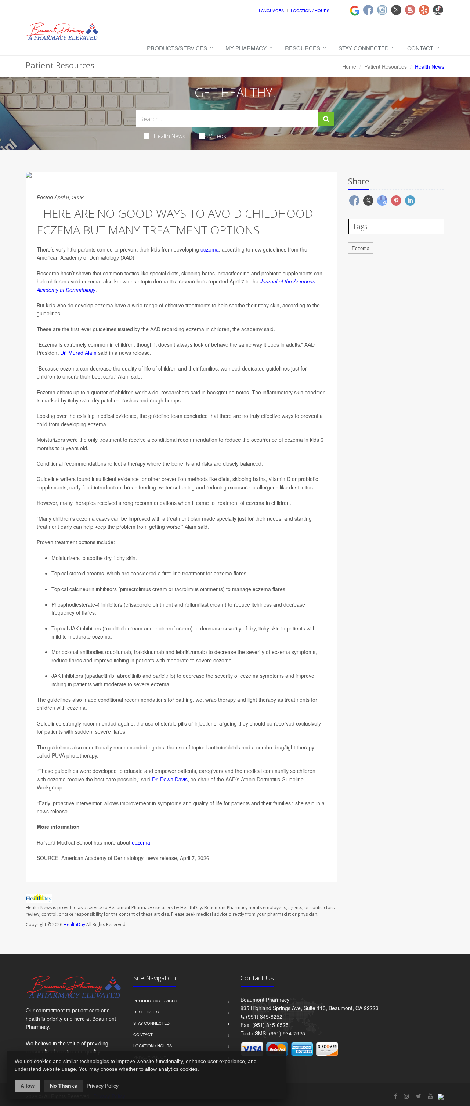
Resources (302, 48)
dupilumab (119, 651)
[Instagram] (382, 10)
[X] (396, 10)
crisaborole (138, 604)
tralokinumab (149, 651)
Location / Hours (310, 10)
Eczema (360, 248)
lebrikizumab (190, 651)
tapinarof (164, 628)
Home (349, 66)
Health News (169, 136)
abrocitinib (129, 675)
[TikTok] (438, 10)
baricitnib (163, 675)
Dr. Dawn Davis (170, 779)
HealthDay (74, 924)
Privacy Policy (103, 1086)
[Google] (354, 9)
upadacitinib (100, 675)
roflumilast (197, 604)
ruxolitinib (115, 628)
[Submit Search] (326, 119)
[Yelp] (424, 10)
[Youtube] (410, 10)
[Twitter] (418, 1096)
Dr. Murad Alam (78, 352)
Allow (28, 1086)
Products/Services (177, 48)
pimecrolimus (136, 589)
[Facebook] (368, 10)
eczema (209, 249)
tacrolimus (187, 589)
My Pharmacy (246, 48)
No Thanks (63, 1086)
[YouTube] (430, 1096)
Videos (217, 136)
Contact (420, 48)
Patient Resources (385, 66)
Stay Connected (364, 48)
